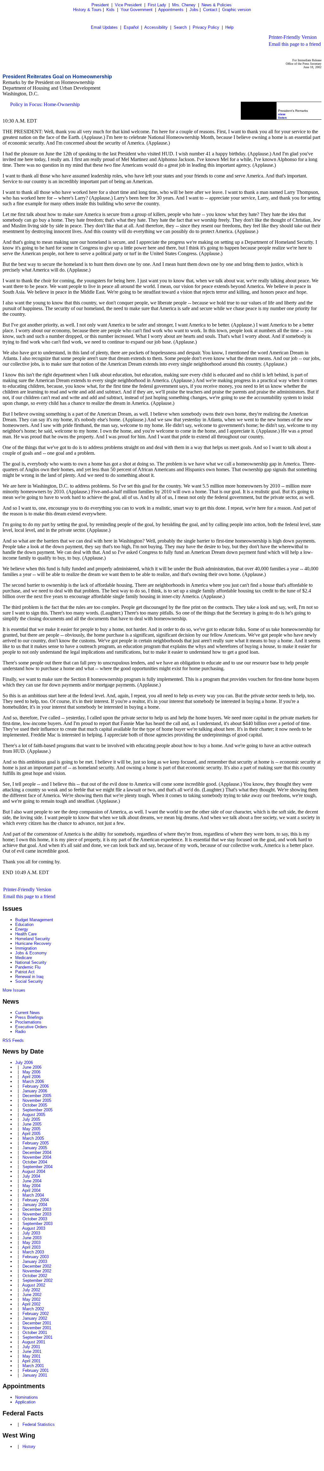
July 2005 (31, 1119)
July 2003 (31, 1233)
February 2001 (35, 1370)
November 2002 (36, 1271)
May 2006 (31, 1072)
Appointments (171, 9)
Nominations (26, 1397)
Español (131, 27)
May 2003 (31, 1242)
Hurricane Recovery (33, 943)
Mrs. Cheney (184, 5)
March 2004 (33, 1195)
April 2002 (31, 1304)
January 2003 (34, 1261)
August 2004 (33, 1171)
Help (229, 27)
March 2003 (33, 1252)
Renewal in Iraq (29, 976)
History (28, 1446)
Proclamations (28, 1022)
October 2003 (34, 1218)
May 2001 (31, 1356)
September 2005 (37, 1110)
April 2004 (31, 1190)
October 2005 (34, 1105)
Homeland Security (32, 938)
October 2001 (34, 1332)
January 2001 (34, 1375)
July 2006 (24, 1062)
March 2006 (33, 1081)
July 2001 (31, 1346)
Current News (27, 1012)
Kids (110, 9)
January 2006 (34, 1091)
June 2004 (31, 1181)
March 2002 (33, 1308)
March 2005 (33, 1138)
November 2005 (36, 1100)
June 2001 (31, 1351)
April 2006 (31, 1076)
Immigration (26, 948)
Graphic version (236, 9)
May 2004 (31, 1185)
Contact (210, 9)
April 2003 (31, 1247)
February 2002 (35, 1313)
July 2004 (31, 1176)
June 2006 (31, 1067)
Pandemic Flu (27, 967)
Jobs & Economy (31, 953)
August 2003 (33, 1228)
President (100, 5)
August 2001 (33, 1342)
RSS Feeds (13, 1040)
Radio (20, 1031)
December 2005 (36, 1095)
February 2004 (35, 1200)
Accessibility (156, 27)
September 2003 (37, 1223)
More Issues (14, 990)
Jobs (194, 9)
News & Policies (217, 5)
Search (180, 27)
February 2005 (35, 1143)
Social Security (29, 981)
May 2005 (31, 1128)
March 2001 (33, 1365)
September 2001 (37, 1337)
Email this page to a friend (295, 44)
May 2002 (31, 1299)
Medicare (23, 957)
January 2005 (34, 1147)
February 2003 (35, 1256)
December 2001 (36, 1323)
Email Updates (104, 27)
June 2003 (31, 1237)
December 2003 (36, 1209)
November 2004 (36, 1157)
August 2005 (33, 1114)
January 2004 (34, 1204)
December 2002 (36, 1266)
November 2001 (36, 1327)
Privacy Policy (206, 27)
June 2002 (31, 1294)
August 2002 (33, 1285)
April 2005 (31, 1133)
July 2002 (31, 1290)
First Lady (157, 5)
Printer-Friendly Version (293, 37)
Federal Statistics (38, 1424)
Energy (21, 929)
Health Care (26, 934)
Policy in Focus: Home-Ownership (45, 104)
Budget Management (34, 919)
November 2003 (36, 1214)
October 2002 (34, 1275)
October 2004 (34, 1162)
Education (24, 924)
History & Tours (87, 9)
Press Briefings (29, 1017)
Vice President (128, 5)
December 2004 (36, 1152)
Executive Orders (31, 1026)
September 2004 (37, 1166)
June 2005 (31, 1124)
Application (25, 1402)
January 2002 (34, 1318)
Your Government (137, 9)
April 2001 (31, 1361)
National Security (31, 962)
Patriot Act (24, 972)
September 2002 (37, 1280)
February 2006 (35, 1086)
